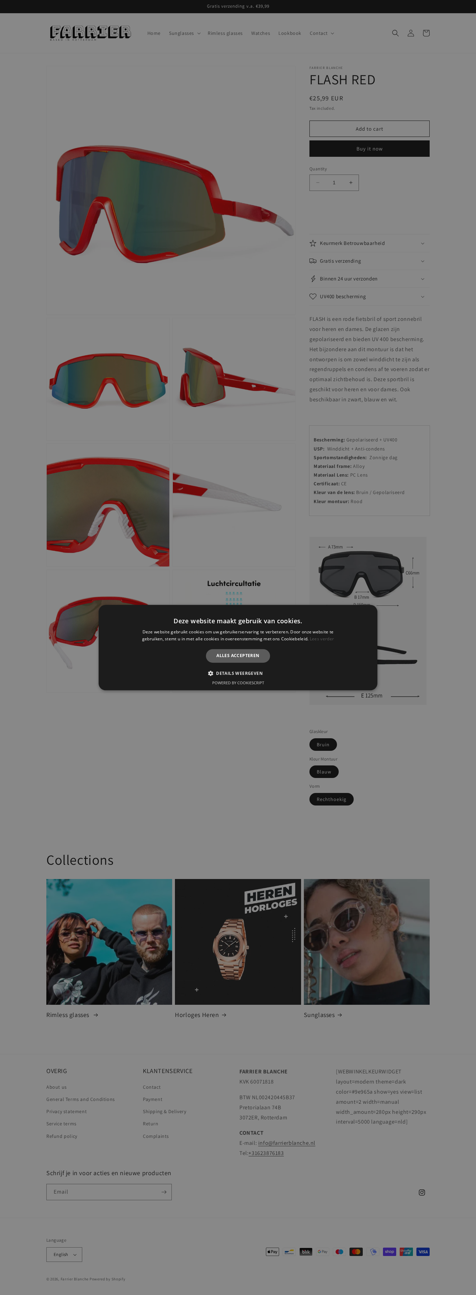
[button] (238, 673)
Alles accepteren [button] (237, 656)
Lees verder (322, 639)
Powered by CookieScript (238, 682)
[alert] (238, 647)
